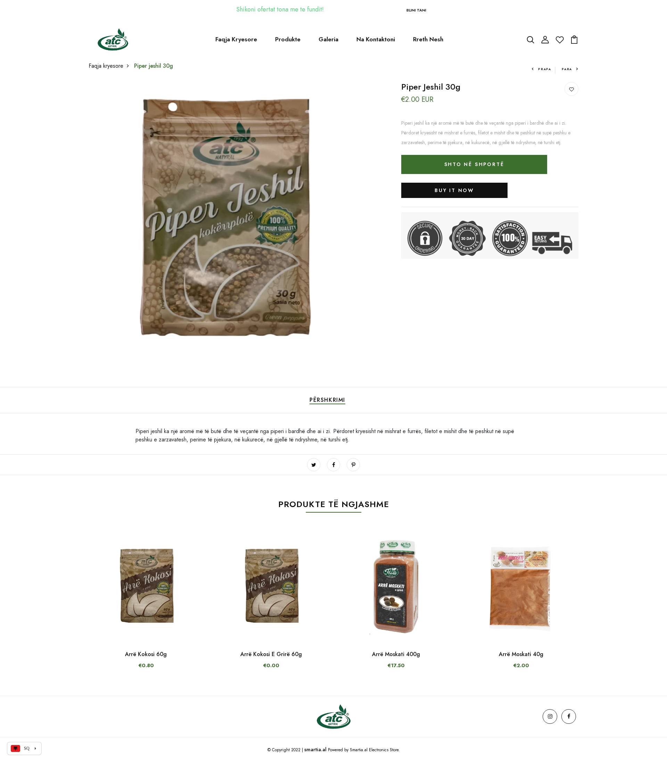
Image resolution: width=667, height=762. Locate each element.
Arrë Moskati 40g (521, 654)
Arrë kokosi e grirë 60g (271, 654)
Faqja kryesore (106, 66)
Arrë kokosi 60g (146, 654)
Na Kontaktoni (375, 39)
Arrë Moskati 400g (396, 654)
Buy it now (454, 190)
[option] (145, 605)
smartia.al (315, 749)
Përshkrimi (327, 400)
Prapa (544, 69)
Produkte (287, 39)
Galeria (328, 39)
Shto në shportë (474, 164)
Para (567, 69)
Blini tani (416, 10)
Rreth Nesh (428, 39)
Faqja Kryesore (236, 39)
